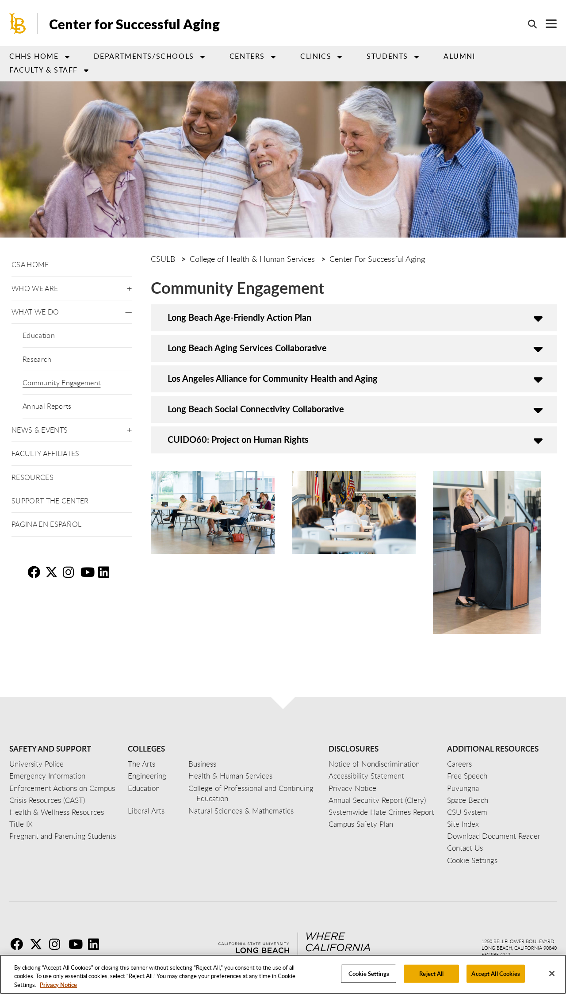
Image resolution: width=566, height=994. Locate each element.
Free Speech (467, 776)
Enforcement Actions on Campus (62, 788)
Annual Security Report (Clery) (377, 800)
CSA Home (30, 264)
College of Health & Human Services (252, 258)
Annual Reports (47, 406)
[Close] (552, 973)
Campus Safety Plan (361, 824)
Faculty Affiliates (45, 453)
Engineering (147, 776)
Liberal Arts (146, 811)
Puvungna (463, 788)
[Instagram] (58, 944)
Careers (459, 764)
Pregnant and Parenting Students (62, 836)
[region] (283, 974)
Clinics (315, 56)
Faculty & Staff (43, 70)
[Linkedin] (97, 944)
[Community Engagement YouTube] (88, 572)
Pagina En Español (46, 524)
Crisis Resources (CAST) (47, 800)
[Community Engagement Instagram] (71, 572)
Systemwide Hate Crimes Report (381, 812)
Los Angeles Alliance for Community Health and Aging (273, 378)
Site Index (463, 824)
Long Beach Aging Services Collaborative (247, 348)
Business (202, 764)
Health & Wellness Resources (56, 812)
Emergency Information (47, 776)
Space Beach (467, 800)
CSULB (163, 258)
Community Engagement (61, 383)
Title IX (21, 824)
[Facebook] (19, 944)
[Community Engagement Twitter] (53, 572)
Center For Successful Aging (377, 258)
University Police (36, 764)
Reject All (431, 973)
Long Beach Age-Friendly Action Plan (239, 317)
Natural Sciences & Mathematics (241, 811)
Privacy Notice (58, 985)
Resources (32, 477)
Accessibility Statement (366, 776)
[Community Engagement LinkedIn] (106, 572)
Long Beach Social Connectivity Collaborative (257, 409)
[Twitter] (38, 944)
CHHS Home (33, 56)
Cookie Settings (368, 973)
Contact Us (465, 848)
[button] (129, 287)
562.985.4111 (496, 954)
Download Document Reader (493, 836)
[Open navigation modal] (547, 24)
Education (39, 335)
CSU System (467, 812)
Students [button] (387, 56)
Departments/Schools (144, 56)
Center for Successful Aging (134, 24)
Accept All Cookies (495, 973)
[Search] (528, 24)
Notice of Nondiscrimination (374, 764)
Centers (247, 56)
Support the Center (50, 501)
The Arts (141, 764)
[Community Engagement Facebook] (35, 572)
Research (37, 359)
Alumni (459, 56)
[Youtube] (77, 944)
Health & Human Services (230, 776)
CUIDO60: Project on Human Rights (238, 439)
